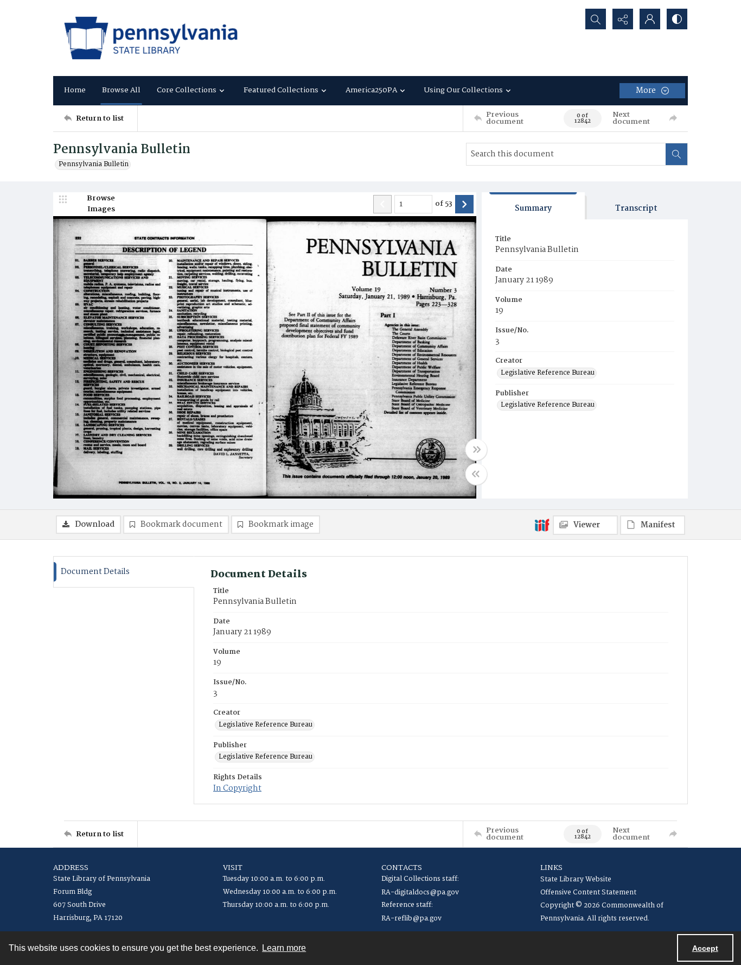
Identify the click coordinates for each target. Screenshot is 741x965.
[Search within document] (676, 154)
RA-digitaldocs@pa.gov (420, 892)
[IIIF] (542, 524)
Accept (705, 948)
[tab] (533, 206)
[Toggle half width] (476, 474)
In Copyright (237, 788)
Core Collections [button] (186, 90)
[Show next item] (464, 204)
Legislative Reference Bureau (548, 373)
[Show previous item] (382, 204)
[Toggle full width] (476, 450)
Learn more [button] (284, 948)
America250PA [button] (371, 90)
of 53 (443, 204)
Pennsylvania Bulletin (94, 164)
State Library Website (575, 879)
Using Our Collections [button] (463, 90)
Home (75, 90)
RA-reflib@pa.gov (411, 918)
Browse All (121, 90)
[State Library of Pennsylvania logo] (151, 38)
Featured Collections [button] (281, 90)
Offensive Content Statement (588, 892)
